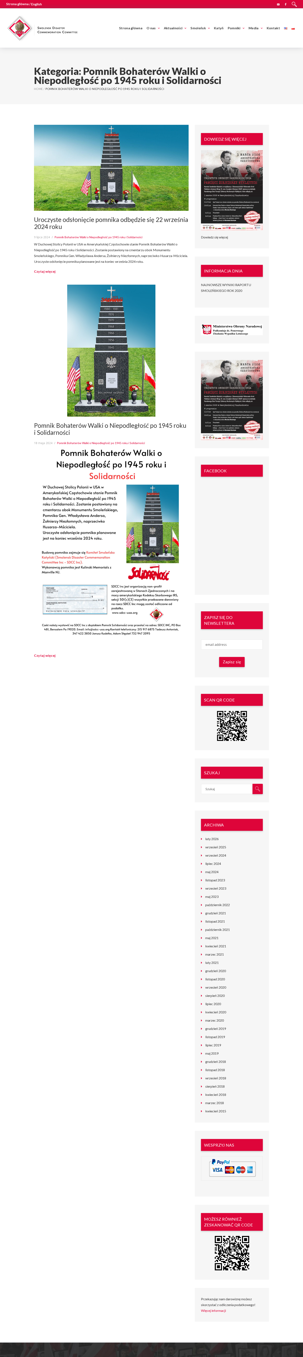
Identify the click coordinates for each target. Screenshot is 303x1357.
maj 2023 (211, 896)
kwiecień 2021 (215, 946)
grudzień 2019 (215, 1028)
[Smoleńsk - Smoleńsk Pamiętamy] (42, 27)
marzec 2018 (214, 1103)
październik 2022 (217, 905)
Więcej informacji (213, 1310)
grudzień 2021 (215, 913)
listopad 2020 (215, 979)
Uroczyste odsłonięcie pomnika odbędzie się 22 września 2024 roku (111, 223)
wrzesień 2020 (215, 987)
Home (38, 89)
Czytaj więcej (45, 271)
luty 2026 (212, 839)
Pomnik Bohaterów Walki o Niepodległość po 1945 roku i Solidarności (98, 237)
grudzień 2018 (215, 1061)
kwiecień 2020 (215, 1012)
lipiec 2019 (213, 1045)
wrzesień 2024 (215, 855)
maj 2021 (211, 938)
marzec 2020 (214, 1020)
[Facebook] (285, 3)
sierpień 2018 (215, 1086)
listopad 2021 (215, 921)
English (36, 4)
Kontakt (273, 28)
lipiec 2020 (213, 1004)
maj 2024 (211, 872)
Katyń (219, 28)
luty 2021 (212, 962)
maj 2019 (211, 1053)
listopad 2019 (215, 1037)
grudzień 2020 (215, 971)
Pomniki (234, 28)
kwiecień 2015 (215, 1111)
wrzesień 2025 (215, 847)
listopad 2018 (215, 1070)
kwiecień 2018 (215, 1094)
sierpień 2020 (215, 995)
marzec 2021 (214, 954)
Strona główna (130, 28)
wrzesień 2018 (215, 1078)
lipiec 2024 (213, 863)
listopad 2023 (215, 880)
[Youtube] (278, 3)
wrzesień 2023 (215, 888)
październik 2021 (217, 929)
